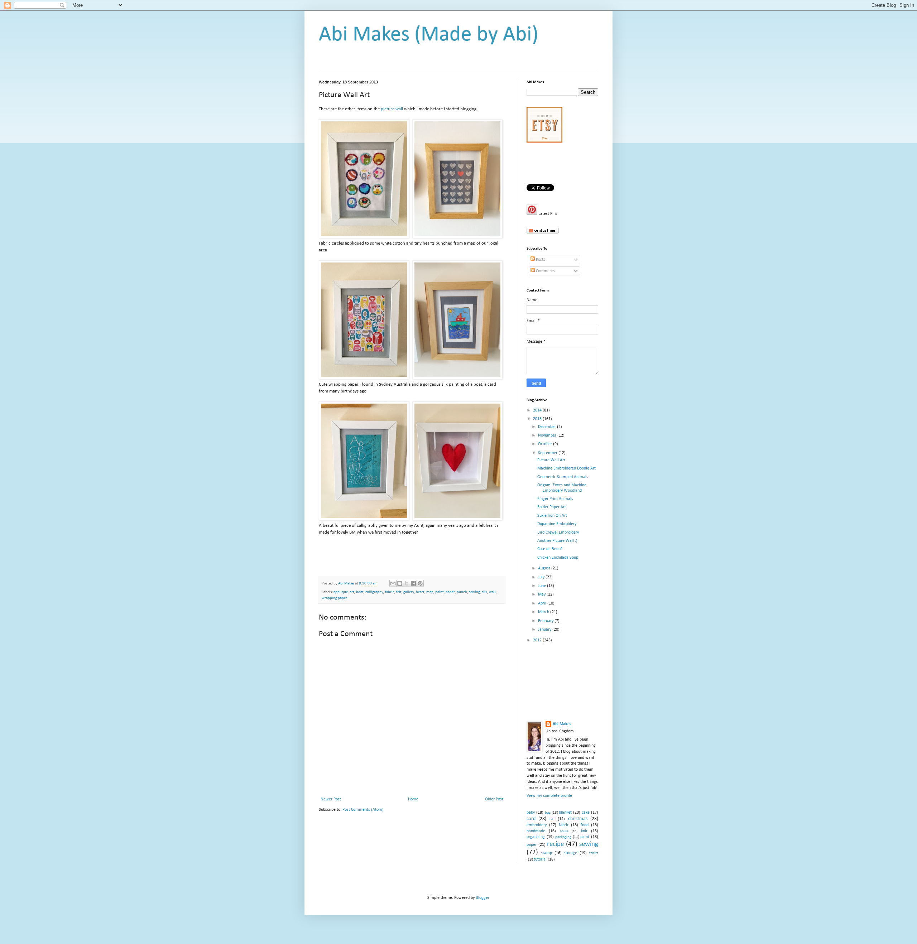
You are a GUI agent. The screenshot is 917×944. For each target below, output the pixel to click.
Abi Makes (562, 724)
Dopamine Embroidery (556, 524)
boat (360, 592)
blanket (565, 812)
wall (492, 592)
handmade (536, 831)
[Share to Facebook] (413, 583)
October (545, 444)
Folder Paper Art (551, 507)
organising (536, 837)
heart (420, 592)
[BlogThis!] (399, 583)
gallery (408, 592)
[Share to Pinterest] (420, 583)
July (542, 577)
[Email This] (393, 583)
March (544, 612)
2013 (538, 419)
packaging (563, 837)
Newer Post (331, 799)
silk (484, 592)
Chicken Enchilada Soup (557, 557)
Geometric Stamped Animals (562, 477)
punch (462, 592)
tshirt (593, 853)
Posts (540, 259)
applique (340, 592)
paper (450, 592)
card (531, 819)
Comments (545, 271)
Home (413, 799)
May (542, 594)
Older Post (494, 799)
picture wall (391, 109)
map (429, 592)
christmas (577, 819)
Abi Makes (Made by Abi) (428, 35)
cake (586, 812)
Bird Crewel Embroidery (558, 532)
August (544, 568)
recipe (555, 844)
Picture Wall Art (551, 460)
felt (399, 592)
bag (548, 813)
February (546, 621)
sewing (474, 592)
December (547, 427)
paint (439, 592)
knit (584, 831)
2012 (538, 640)
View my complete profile (549, 796)
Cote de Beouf (549, 549)
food (585, 825)
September (548, 453)
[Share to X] (406, 583)
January (545, 629)
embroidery (537, 825)
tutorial (540, 859)
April (542, 603)
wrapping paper (334, 598)
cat (552, 819)
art (352, 592)
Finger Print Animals (555, 499)
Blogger (482, 898)
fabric (389, 592)
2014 (538, 410)
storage (570, 853)
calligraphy (374, 592)
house (564, 831)
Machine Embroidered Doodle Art (566, 468)
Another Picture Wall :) (557, 541)
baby (531, 812)
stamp (546, 853)
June (542, 586)
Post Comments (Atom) (363, 810)
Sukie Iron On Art (552, 516)
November (547, 435)
